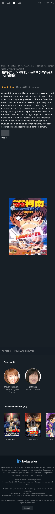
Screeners (33, 493)
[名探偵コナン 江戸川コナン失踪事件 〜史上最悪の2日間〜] (12, 425)
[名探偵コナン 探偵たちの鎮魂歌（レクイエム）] (33, 425)
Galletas (20, 489)
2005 (20, 66)
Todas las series (20, 480)
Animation (29, 66)
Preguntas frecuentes (25, 482)
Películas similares (24, 351)
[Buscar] (52, 3)
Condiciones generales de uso (35, 489)
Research (41, 493)
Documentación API (9, 482)
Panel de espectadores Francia (42, 496)
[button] (12, 380)
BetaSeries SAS (15, 493)
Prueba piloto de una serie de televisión (16, 496)
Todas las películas (34, 480)
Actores (6, 351)
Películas (12, 66)
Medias (25, 493)
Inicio (3, 66)
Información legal (9, 489)
